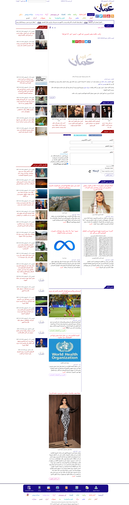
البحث (48, 1)
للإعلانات (58, 490)
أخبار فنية (100, 27)
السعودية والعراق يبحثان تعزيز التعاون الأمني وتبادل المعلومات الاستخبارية (25, 246)
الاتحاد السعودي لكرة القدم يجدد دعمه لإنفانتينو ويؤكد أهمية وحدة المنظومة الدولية (25, 311)
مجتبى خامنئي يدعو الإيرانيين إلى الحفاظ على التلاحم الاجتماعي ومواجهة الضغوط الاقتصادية (25, 91)
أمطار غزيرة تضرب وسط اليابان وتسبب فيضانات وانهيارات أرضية (25, 22)
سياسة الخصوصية (29, 490)
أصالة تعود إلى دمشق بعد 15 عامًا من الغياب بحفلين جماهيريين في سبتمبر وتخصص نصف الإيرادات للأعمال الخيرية (98, 187)
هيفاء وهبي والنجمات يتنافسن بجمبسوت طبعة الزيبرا (65, 393)
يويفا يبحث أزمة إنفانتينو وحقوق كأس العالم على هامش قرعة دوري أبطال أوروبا (25, 343)
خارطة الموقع (96, 490)
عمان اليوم (23, 1)
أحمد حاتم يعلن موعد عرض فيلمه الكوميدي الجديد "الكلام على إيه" (109, 125)
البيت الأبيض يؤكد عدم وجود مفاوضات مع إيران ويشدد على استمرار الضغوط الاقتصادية (25, 173)
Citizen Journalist (77, 490)
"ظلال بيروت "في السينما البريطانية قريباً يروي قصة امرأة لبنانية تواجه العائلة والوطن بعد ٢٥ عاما (25, 101)
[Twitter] (80, 136)
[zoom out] (55, 27)
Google (17, 1)
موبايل (39, 490)
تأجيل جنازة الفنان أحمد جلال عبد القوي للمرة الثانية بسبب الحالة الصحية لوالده (75, 123)
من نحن (87, 490)
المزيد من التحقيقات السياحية (57, 330)
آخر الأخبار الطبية (54, 479)
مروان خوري (87, 87)
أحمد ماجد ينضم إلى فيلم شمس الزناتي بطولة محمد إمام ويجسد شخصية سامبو (59, 125)
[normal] (52, 27)
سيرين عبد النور (102, 84)
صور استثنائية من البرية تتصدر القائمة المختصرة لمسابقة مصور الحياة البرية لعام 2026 (25, 81)
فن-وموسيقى (109, 27)
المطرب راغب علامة (106, 81)
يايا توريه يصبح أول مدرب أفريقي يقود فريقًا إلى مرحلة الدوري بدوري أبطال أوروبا (25, 301)
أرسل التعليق (109, 175)
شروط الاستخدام (64, 154)
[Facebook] (95, 136)
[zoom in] (50, 27)
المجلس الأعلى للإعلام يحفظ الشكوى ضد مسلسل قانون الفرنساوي (92, 123)
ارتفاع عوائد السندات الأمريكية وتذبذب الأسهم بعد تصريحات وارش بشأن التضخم (69, 22)
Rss (67, 490)
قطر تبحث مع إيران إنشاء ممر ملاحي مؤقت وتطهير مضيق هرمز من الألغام (25, 194)
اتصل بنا (49, 490)
